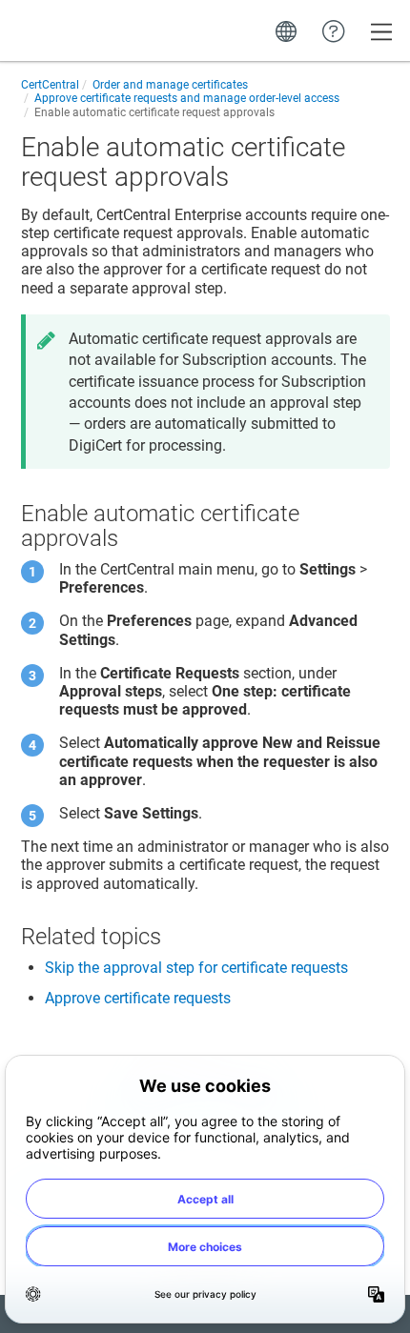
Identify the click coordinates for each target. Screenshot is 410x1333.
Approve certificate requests (138, 998)
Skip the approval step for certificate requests (196, 968)
